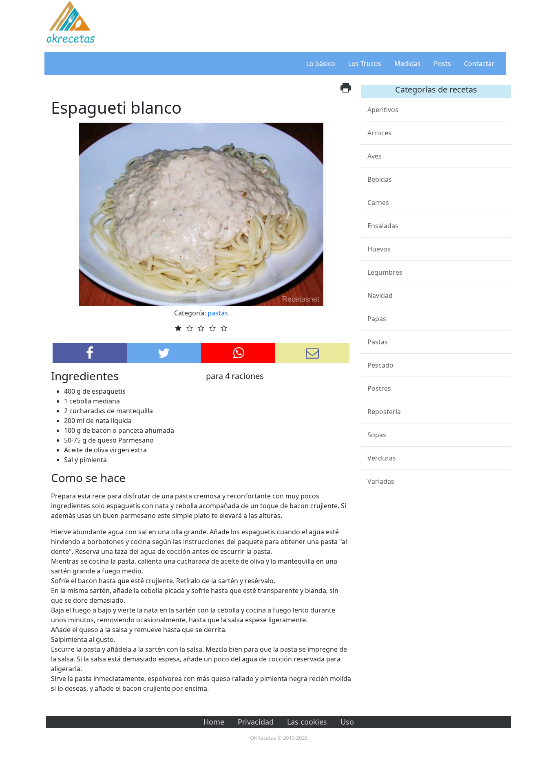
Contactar (479, 63)
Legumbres (384, 272)
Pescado (380, 365)
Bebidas (379, 179)
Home (213, 722)
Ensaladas (382, 225)
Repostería (384, 411)
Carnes (378, 202)
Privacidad (256, 722)
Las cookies (307, 722)
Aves (374, 156)
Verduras (381, 458)
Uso (347, 722)
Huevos (379, 249)
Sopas (376, 434)
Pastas (377, 341)
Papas (376, 318)
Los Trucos (364, 63)
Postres (379, 388)
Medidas (407, 63)
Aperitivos (382, 109)
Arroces (379, 132)
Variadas (380, 481)
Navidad (380, 295)
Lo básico (320, 63)
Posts (442, 63)
